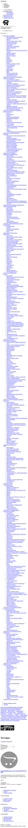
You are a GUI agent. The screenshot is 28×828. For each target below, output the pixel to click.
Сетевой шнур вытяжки (13, 150)
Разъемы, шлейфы (11, 371)
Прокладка (9, 59)
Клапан (8, 115)
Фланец (8, 130)
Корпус (8, 49)
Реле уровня (10, 373)
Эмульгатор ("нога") (12, 75)
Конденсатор (10, 247)
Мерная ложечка (11, 174)
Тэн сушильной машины (13, 626)
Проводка (9, 259)
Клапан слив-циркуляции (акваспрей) (16, 528)
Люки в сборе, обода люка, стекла (15, 540)
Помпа (8, 177)
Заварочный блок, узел (12, 163)
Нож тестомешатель (12, 647)
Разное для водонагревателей (14, 122)
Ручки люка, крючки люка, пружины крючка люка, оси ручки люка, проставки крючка (16, 567)
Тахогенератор (10, 582)
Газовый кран (10, 281)
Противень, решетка (12, 309)
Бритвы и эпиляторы (9, 78)
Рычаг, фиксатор (11, 65)
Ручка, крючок (10, 375)
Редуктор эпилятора (12, 99)
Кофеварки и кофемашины (10, 154)
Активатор (9, 512)
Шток (8, 71)
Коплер (8, 454)
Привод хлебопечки (12, 648)
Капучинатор (10, 166)
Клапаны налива (11, 349)
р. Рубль (6, 7)
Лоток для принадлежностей (14, 254)
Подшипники (10, 615)
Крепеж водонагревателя (13, 117)
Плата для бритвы (11, 94)
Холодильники (7, 664)
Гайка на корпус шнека (12, 241)
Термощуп (9, 330)
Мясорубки (6, 234)
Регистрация (10, 12)
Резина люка (10, 562)
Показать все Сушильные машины (12, 631)
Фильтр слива (10, 598)
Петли (8, 682)
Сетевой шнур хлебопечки (13, 656)
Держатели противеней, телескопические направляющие (15, 285)
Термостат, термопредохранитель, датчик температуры (15, 127)
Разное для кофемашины (13, 181)
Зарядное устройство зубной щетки (16, 85)
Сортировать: (4, 745)
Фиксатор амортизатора (13, 596)
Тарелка (9, 478)
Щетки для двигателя (12, 73)
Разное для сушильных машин (14, 618)
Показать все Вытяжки (9, 153)
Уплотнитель (10, 230)
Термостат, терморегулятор (13, 329)
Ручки (8, 313)
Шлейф (8, 694)
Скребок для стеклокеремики (14, 322)
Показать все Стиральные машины (12, 607)
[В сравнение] (8, 783)
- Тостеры (9, 713)
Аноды (8, 113)
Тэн (8, 129)
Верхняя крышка (11, 518)
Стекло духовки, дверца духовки (15, 323)
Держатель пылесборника (13, 407)
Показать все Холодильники (11, 699)
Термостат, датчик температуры (15, 479)
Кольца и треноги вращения (14, 451)
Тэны (8, 389)
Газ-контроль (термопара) (13, 279)
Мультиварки (7, 225)
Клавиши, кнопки (11, 245)
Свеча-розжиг (10, 317)
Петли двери (10, 362)
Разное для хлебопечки (12, 650)
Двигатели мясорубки (12, 242)
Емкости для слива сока (13, 487)
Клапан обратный (11, 527)
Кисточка (9, 636)
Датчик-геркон (10, 668)
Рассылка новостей (8, 821)
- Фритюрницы (23, 715)
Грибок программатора (12, 519)
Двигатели (9, 406)
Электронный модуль (12, 74)
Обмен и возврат (8, 792)
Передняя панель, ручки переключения (17, 467)
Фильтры (9, 393)
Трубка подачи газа (11, 331)
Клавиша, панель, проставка (14, 638)
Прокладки (9, 261)
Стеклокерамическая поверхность (15, 325)
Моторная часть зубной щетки (14, 91)
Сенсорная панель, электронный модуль (17, 472)
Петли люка (10, 548)
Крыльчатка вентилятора (13, 611)
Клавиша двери (10, 226)
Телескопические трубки (13, 433)
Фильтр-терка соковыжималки (14, 504)
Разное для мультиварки (13, 229)
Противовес (10, 556)
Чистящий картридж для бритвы (15, 107)
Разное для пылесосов (12, 430)
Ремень (8, 62)
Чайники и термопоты (12, 222)
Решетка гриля (10, 471)
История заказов (8, 818)
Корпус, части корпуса (12, 415)
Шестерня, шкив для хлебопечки (15, 660)
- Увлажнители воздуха (19, 713)
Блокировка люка (11, 516)
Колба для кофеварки (12, 170)
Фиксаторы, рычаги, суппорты (14, 434)
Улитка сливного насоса (13, 390)
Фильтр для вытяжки (12, 151)
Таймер (8, 191)
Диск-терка (9, 45)
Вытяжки (6, 134)
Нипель (8, 421)
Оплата (5, 791)
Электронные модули (12, 695)
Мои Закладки (7, 819)
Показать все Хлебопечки (10, 663)
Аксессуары (10, 235)
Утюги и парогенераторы (13, 218)
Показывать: (4, 748)
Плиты (5, 274)
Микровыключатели (12, 297)
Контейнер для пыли (12, 414)
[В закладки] (7, 783)
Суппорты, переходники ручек (14, 326)
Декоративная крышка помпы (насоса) (16, 523)
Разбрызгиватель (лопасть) (13, 369)
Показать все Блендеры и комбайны (13, 77)
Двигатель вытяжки (12, 138)
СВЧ (5, 446)
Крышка (9, 492)
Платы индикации (11, 363)
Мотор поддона (10, 464)
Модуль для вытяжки (12, 145)
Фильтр (8, 197)
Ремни (8, 619)
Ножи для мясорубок (12, 257)
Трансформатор (10, 480)
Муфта (8, 495)
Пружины (9, 179)
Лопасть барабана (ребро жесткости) (16, 539)
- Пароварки (19, 712)
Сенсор (8, 319)
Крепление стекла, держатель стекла (16, 294)
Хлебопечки (7, 632)
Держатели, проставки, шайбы (14, 243)
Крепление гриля (11, 456)
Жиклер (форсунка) (12, 287)
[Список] (1, 744)
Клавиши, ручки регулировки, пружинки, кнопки (14, 411)
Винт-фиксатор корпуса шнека (14, 237)
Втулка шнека (10, 238)
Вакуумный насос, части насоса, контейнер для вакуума (15, 37)
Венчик (8, 39)
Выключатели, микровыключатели (15, 405)
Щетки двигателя (11, 270)
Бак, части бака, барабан (13, 515)
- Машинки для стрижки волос (13, 711)
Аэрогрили (9, 207)
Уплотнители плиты (12, 334)
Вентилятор (10, 275)
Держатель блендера (12, 42)
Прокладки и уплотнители (13, 178)
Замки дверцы (10, 347)
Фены (8, 219)
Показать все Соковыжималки (11, 510)
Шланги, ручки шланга (12, 438)
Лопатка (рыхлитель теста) (13, 642)
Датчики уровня (11, 520)
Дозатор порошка (11, 524)
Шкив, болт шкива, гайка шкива (15, 600)
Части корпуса (10, 198)
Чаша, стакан (10, 69)
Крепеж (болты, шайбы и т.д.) (14, 676)
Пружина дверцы (11, 367)
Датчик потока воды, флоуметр (14, 157)
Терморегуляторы (11, 690)
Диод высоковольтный (12, 450)
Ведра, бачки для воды (12, 403)
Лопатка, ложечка (11, 53)
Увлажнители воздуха (12, 217)
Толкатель (9, 67)
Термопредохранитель (12, 659)
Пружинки (9, 61)
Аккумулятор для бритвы (13, 79)
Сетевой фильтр (11, 383)
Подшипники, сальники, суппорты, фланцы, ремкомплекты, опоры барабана (17, 552)
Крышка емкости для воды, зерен (15, 173)
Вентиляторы (10, 447)
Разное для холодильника (13, 683)
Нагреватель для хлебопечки (14, 646)
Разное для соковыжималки (14, 500)
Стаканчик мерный (11, 658)
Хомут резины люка (12, 599)
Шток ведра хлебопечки (13, 662)
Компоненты (10, 210)
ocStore (8, 824)
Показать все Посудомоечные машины (13, 399)
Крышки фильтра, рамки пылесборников (17, 418)
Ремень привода (11, 182)
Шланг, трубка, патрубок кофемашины (16, 201)
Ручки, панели (10, 123)
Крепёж (9, 353)
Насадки (9, 255)
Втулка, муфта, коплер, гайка (14, 41)
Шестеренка (10, 70)
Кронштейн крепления (12, 118)
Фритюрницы (10, 221)
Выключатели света (12, 667)
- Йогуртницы (11, 711)
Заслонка (9, 671)
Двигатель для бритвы (12, 83)
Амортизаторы (10, 514)
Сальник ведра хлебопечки (13, 652)
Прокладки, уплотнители (13, 427)
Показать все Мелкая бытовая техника (13, 223)
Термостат (9, 193)
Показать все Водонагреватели (11, 133)
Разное (8, 310)
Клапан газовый (11, 289)
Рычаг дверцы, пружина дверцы (15, 315)
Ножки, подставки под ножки (14, 546)
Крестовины (10, 536)
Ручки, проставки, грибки (13, 63)
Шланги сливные (11, 397)
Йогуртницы (10, 209)
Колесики (9, 413)
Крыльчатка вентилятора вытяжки (15, 142)
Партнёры (6, 809)
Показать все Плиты (9, 339)
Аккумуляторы (10, 402)
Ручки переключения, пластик (14, 149)
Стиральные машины (9, 511)
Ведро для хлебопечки (12, 634)
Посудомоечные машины (10, 341)
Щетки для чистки (11, 507)
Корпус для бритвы (11, 87)
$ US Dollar (6, 5)
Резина (8, 684)
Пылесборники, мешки (12, 429)
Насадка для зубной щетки (13, 93)
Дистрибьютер (10, 159)
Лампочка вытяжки (12, 143)
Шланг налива (10, 395)
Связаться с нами (8, 798)
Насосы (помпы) (11, 419)
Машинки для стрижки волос (14, 211)
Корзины (9, 351)
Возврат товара (7, 800)
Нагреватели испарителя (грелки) (15, 679)
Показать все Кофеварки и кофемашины (14, 205)
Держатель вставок (11, 43)
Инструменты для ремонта (13, 526)
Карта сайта (7, 801)
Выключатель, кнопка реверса (14, 239)
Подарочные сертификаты (10, 808)
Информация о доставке (10, 790)
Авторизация (10, 13)
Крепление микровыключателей (15, 458)
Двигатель (9, 158)
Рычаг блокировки (11, 502)
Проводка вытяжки (11, 146)
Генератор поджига (11, 282)
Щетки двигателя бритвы (13, 109)
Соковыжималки (8, 484)
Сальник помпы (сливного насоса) (15, 572)
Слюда (8, 475)
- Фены (16, 715)
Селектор (9, 318)
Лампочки (9, 295)
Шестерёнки (10, 267)
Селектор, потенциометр (13, 574)
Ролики (8, 374)
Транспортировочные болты (14, 586)
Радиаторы (9, 214)
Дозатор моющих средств (13, 346)
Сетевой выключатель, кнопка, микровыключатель (14, 381)
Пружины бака (10, 558)
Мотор (8, 494)
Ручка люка (9, 622)
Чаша (8, 231)
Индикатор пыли (11, 409)
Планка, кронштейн (12, 305)
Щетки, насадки (11, 442)
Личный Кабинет (8, 817)
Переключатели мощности (13, 302)
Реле (8, 563)
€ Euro (5, 4)
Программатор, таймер (12, 366)
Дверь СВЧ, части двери (13, 449)
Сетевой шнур (10, 66)
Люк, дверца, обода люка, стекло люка (16, 612)
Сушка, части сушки (12, 580)
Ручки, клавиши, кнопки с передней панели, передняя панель (16, 377)
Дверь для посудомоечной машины (15, 345)
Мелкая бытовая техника (10, 206)
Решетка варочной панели (13, 311)
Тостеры (9, 215)
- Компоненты (19, 711)
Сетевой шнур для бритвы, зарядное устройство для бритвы (16, 101)
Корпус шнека (10, 250)
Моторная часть (11, 54)
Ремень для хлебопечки (13, 651)
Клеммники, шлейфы (12, 290)
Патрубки (9, 361)
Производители (8, 807)
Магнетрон (9, 462)
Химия (8, 437)
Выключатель (10, 114)
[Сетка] (2, 744)
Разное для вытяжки (12, 147)
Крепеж (9, 251)
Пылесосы (6, 401)
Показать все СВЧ (8, 483)
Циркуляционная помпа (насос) (15, 394)
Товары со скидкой (8, 811)
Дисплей (9, 670)
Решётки (9, 263)
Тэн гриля (9, 482)
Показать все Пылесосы (10, 445)
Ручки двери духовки (12, 314)
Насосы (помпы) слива (12, 358)
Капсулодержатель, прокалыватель (15, 165)
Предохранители (11, 468)
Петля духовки (10, 303)
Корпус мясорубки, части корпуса (15, 249)
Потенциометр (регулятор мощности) (16, 425)
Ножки (8, 58)
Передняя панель (11, 301)
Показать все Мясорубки (10, 273)
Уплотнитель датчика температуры (15, 592)
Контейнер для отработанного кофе (16, 171)
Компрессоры (10, 674)
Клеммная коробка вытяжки (14, 139)
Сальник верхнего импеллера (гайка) (16, 379)
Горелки (9, 283)
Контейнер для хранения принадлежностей (13, 47)
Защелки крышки (11, 488)
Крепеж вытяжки (11, 141)
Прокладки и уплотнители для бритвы (16, 95)
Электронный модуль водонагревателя (16, 131)
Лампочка (9, 119)
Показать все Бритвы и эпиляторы (12, 110)
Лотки (8, 253)
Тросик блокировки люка (13, 588)
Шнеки (8, 269)
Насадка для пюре (11, 55)
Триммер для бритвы (12, 106)
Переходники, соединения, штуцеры (16, 423)
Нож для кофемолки (12, 175)
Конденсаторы (10, 350)
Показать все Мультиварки (10, 233)
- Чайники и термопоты (7, 716)
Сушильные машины (9, 608)
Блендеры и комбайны (9, 35)
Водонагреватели (8, 111)
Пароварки (9, 213)
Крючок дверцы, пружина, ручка (15, 459)
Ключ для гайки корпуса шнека (15, 246)
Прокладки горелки (12, 307)
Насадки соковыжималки (13, 499)
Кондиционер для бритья (13, 86)
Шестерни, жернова (12, 199)
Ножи (8, 57)
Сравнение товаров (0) (6, 741)
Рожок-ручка (10, 183)
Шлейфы (9, 439)
